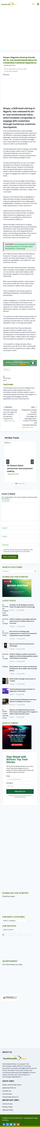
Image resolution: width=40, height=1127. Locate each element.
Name (5, 528)
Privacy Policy (7, 1107)
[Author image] (4, 69)
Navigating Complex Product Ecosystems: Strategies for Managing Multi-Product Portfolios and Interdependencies (29, 416)
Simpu (26, 149)
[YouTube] (18, 1124)
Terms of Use (7, 1104)
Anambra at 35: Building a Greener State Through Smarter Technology (22, 606)
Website (5, 545)
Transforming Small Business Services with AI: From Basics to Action (23, 701)
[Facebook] (3, 1124)
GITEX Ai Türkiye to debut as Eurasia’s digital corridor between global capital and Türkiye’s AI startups (24, 656)
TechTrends (12, 69)
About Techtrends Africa (11, 1085)
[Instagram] (11, 1124)
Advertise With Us (9, 1088)
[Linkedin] (14, 1124)
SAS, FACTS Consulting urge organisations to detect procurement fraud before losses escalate (23, 633)
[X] (7, 1124)
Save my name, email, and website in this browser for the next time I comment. (18, 550)
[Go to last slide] (7, 461)
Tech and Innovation (12, 71)
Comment (6, 501)
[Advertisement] (20, 28)
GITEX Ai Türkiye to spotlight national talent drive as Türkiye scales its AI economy (23, 621)
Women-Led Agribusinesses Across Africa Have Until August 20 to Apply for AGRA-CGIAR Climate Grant (24, 712)
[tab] (16, 483)
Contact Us (6, 1091)
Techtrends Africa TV (10, 1097)
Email (5, 537)
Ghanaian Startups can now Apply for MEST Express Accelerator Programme (10, 413)
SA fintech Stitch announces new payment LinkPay (20, 468)
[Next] (32, 461)
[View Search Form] (33, 4)
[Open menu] (38, 4)
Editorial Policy (7, 1110)
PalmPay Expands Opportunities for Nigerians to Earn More (22, 690)
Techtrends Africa (9, 1064)
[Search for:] (20, 571)
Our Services (7, 1094)
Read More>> (17, 1077)
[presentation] (20, 452)
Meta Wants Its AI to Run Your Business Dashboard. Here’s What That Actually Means (23, 669)
